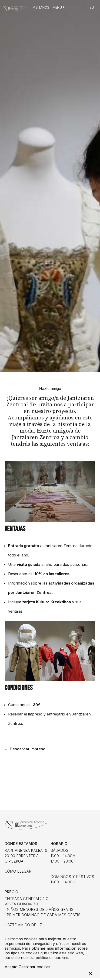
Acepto (11, 967)
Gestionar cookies (34, 967)
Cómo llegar (18, 871)
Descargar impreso (27, 749)
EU (92, 7)
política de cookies (52, 957)
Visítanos (41, 7)
